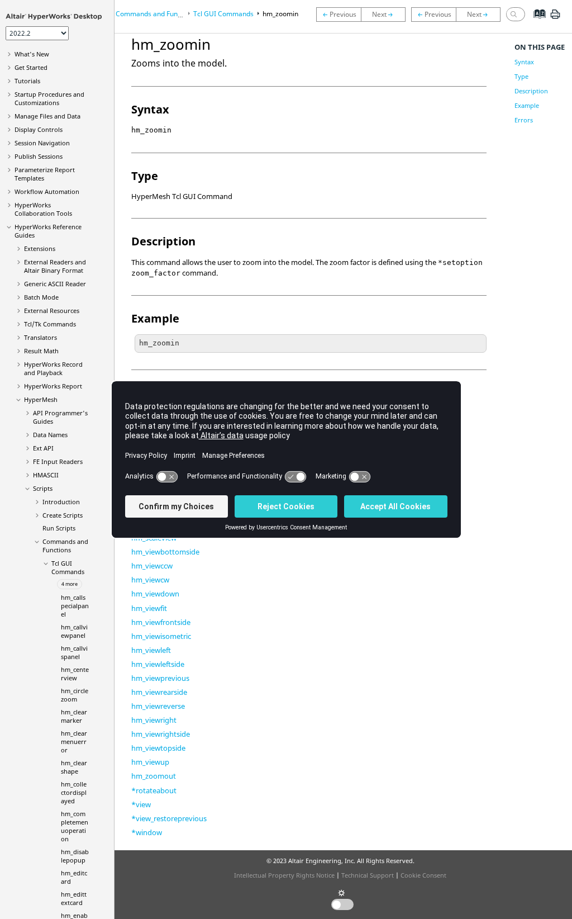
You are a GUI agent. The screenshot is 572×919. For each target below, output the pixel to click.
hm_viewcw (150, 580)
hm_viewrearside (159, 692)
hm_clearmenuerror (74, 741)
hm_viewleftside (157, 664)
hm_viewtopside (158, 748)
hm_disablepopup (75, 855)
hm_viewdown (155, 594)
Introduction (61, 502)
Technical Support (367, 875)
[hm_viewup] (434, 14)
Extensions (39, 248)
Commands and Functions (65, 545)
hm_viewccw (152, 566)
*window (146, 832)
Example (526, 105)
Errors (523, 120)
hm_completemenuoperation (74, 826)
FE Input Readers (58, 461)
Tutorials (27, 81)
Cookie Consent (423, 875)
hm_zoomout (153, 776)
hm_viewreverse (158, 706)
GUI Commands (67, 567)
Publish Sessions (39, 156)
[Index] (536, 22)
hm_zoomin (280, 13)
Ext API (43, 448)
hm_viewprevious (160, 678)
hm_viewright (154, 720)
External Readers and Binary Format (55, 266)
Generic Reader (55, 284)
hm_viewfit (149, 608)
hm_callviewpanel (74, 631)
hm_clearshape (74, 767)
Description (531, 91)
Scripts (43, 488)
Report (53, 386)
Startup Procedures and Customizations (49, 98)
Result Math (41, 351)
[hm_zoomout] (386, 14)
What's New (32, 54)
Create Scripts (62, 515)
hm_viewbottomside (165, 552)
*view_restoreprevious (169, 818)
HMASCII (46, 475)
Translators (40, 337)
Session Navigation (42, 143)
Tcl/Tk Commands (50, 324)
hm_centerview (75, 673)
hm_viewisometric (161, 636)
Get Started (31, 67)
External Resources (51, 310)
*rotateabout (154, 790)
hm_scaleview (154, 538)
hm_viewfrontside (160, 622)
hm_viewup (150, 762)
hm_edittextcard (74, 898)
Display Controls (39, 129)
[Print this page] (555, 18)
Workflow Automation (47, 191)
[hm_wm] (338, 14)
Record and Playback (53, 368)
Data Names (50, 434)
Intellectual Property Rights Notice (284, 875)
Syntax (524, 62)
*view (141, 804)
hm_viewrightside (160, 734)
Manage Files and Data (47, 116)
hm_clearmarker (74, 716)
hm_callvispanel (74, 652)
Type (521, 76)
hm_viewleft (151, 650)
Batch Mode (41, 297)
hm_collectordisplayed (74, 792)
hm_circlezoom (74, 694)
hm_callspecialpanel (75, 605)
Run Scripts (58, 528)
